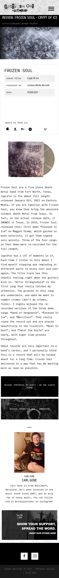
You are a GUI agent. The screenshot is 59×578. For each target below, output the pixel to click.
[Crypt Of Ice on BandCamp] (22, 129)
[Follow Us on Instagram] (35, 556)
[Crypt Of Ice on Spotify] (30, 129)
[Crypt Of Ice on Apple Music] (7, 128)
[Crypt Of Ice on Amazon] (15, 129)
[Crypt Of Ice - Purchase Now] (45, 129)
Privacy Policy (45, 569)
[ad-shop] (29, 539)
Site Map (30, 573)
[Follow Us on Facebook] (24, 556)
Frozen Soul (18, 70)
